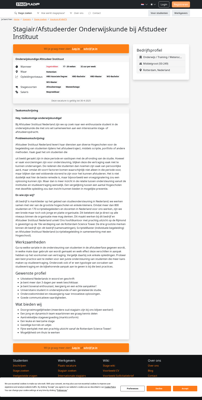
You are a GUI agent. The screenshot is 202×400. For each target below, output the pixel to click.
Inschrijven (19, 365)
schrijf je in (91, 48)
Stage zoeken (24, 13)
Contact (96, 13)
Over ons (78, 13)
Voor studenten (159, 13)
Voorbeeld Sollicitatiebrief (118, 375)
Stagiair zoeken (67, 370)
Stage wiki (109, 365)
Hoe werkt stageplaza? (53, 13)
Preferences (132, 389)
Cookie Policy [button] (110, 387)
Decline (159, 389)
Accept (185, 389)
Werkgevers (180, 13)
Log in (76, 48)
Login (164, 4)
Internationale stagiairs (72, 375)
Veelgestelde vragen (25, 375)
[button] (144, 4)
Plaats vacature (67, 365)
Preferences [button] (62, 390)
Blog (150, 370)
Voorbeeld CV (111, 370)
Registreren (181, 4)
